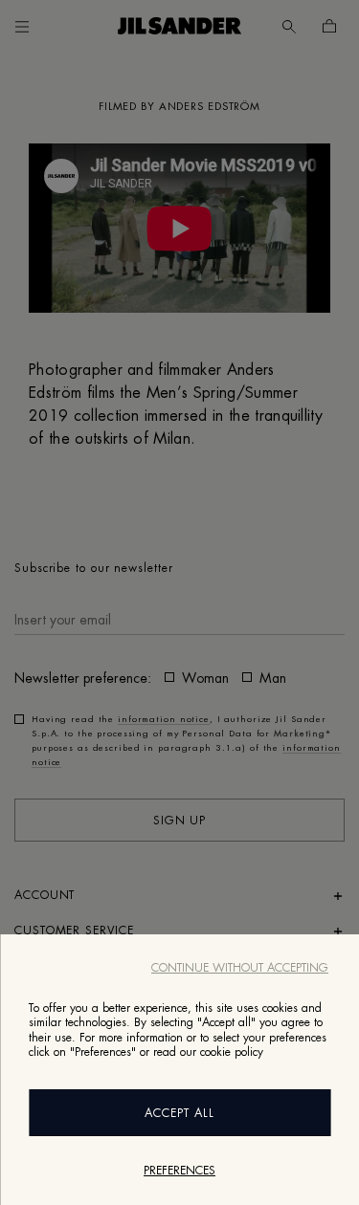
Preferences (179, 1170)
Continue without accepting (239, 968)
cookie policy (231, 1052)
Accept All (179, 1113)
